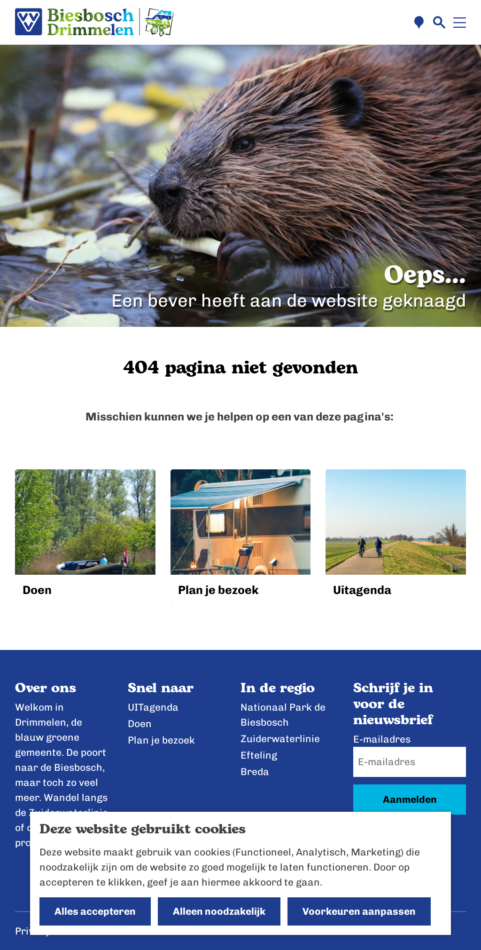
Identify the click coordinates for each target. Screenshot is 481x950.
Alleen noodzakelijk (219, 911)
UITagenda (153, 707)
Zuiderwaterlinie (280, 738)
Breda (254, 771)
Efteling (258, 755)
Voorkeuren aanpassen (359, 911)
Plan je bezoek (161, 740)
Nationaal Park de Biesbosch (283, 714)
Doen (140, 723)
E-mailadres (382, 739)
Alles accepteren (95, 911)
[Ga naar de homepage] (94, 22)
